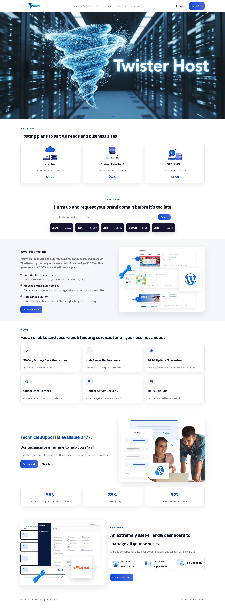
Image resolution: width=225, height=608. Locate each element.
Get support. (29, 464)
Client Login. (48, 464)
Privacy (192, 599)
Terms (184, 599)
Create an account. (121, 577)
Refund (201, 599)
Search (164, 217)
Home (75, 6)
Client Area (196, 6)
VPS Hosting (87, 6)
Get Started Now (31, 309)
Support (137, 6)
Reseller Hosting (122, 6)
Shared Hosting (103, 6)
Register (180, 6)
